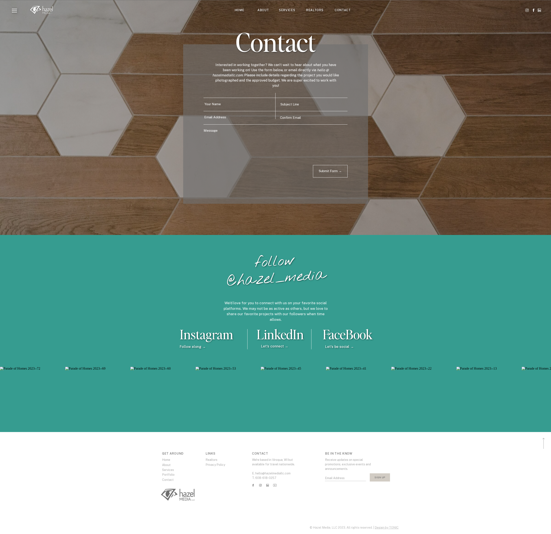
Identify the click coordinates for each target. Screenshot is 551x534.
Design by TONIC (387, 527)
